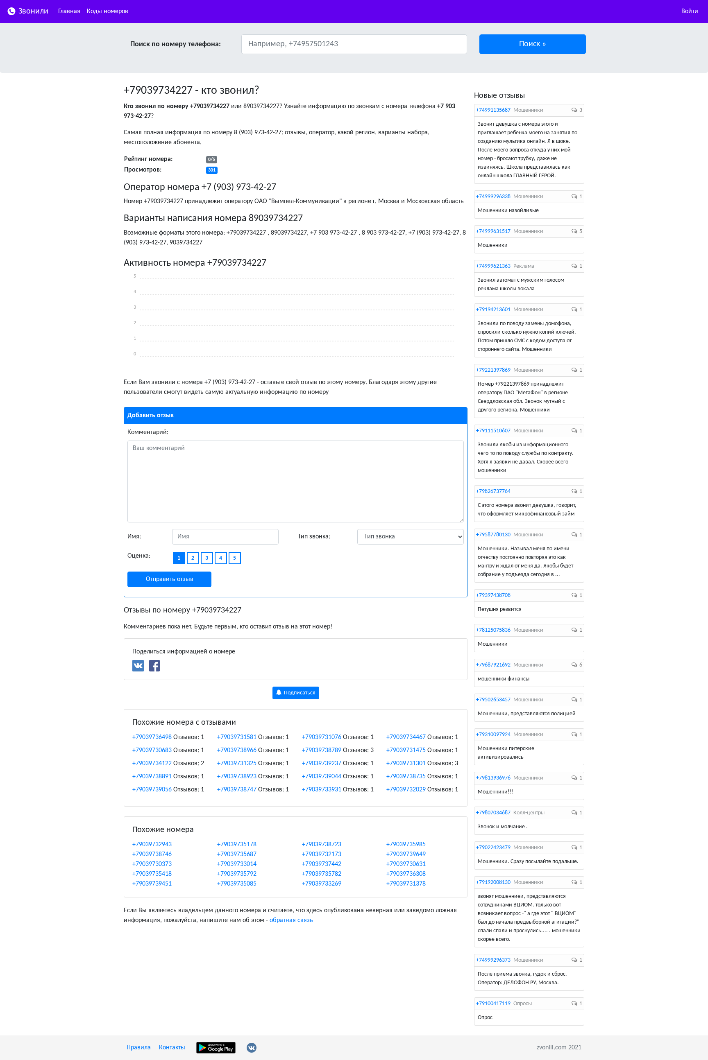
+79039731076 (321, 737)
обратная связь (291, 920)
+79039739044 (321, 776)
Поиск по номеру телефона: (175, 44)
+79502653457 (493, 700)
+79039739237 (321, 763)
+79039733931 (321, 790)
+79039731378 (406, 884)
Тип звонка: (314, 536)
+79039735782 (321, 874)
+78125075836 (493, 630)
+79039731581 (236, 737)
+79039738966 (236, 750)
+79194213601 (493, 310)
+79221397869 (493, 370)
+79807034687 (493, 813)
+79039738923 (236, 776)
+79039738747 (236, 790)
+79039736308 (406, 874)
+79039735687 (236, 854)
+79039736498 (152, 737)
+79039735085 (236, 884)
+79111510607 (493, 431)
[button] (532, 44)
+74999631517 (493, 231)
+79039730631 (406, 864)
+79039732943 (152, 844)
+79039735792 (236, 874)
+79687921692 (493, 665)
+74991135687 (493, 110)
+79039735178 (236, 844)
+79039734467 (406, 737)
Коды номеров (107, 11)
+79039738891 (152, 776)
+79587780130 (493, 535)
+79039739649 (406, 854)
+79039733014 (236, 864)
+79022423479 (493, 848)
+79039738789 (321, 750)
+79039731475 (406, 750)
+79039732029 (406, 790)
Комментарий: (147, 432)
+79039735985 (406, 844)
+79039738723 (321, 844)
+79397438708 (493, 595)
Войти (689, 11)
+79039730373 (152, 864)
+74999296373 (493, 960)
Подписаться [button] (299, 693)
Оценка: (138, 556)
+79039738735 (406, 776)
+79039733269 (321, 884)
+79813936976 (493, 778)
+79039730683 (152, 750)
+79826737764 (493, 491)
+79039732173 (321, 854)
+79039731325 (236, 763)
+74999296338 (493, 197)
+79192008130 (493, 882)
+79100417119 (493, 1004)
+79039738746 (152, 854)
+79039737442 (321, 864)
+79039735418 (152, 874)
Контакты (172, 1047)
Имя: (134, 536)
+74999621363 (493, 266)
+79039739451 (152, 884)
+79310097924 (493, 735)
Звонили (32, 11)
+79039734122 (152, 763)
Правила (139, 1047)
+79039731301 (406, 763)
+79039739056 (152, 790)
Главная (69, 11)
